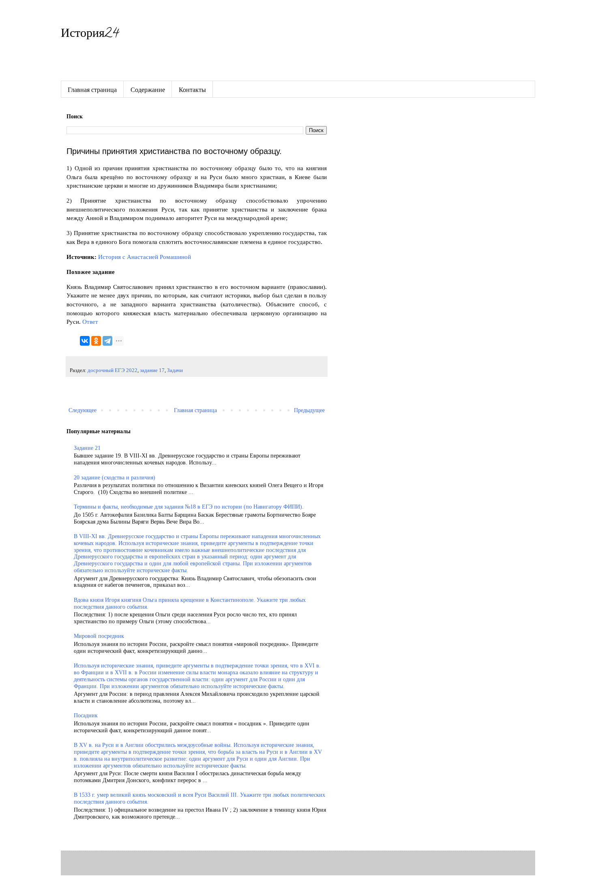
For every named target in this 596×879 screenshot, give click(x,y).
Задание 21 (87, 448)
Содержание (148, 89)
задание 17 (152, 370)
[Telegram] (107, 341)
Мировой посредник (99, 636)
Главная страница (92, 89)
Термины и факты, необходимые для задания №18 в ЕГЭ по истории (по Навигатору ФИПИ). (189, 507)
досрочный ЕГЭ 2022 (112, 370)
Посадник (86, 715)
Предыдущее (309, 410)
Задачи (175, 370)
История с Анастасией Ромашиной (144, 256)
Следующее (82, 410)
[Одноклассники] (96, 341)
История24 (90, 34)
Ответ (90, 321)
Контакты (192, 89)
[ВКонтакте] (85, 341)
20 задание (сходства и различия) (114, 478)
